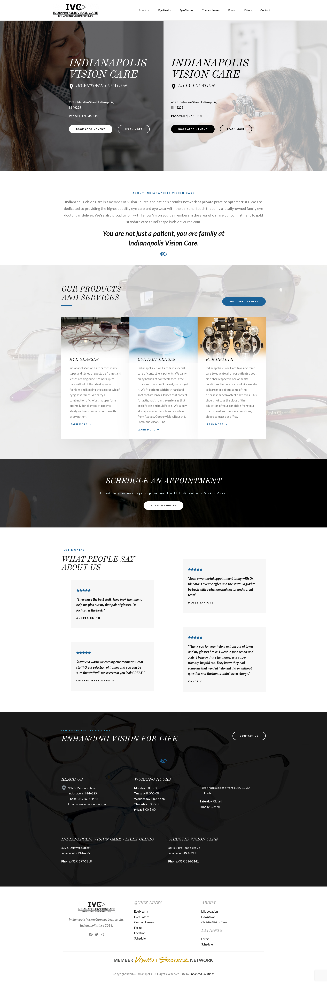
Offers (248, 10)
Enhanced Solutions (202, 974)
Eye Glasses (186, 10)
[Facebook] (91, 934)
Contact (265, 10)
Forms (232, 10)
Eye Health (164, 10)
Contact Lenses (211, 10)
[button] (90, 129)
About (142, 10)
